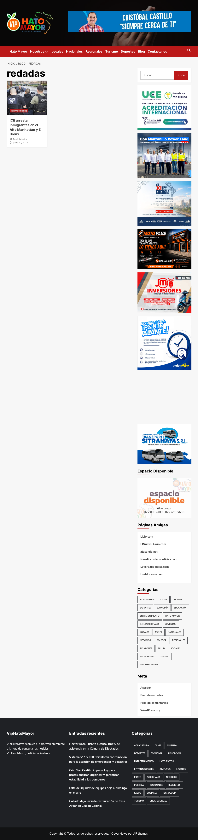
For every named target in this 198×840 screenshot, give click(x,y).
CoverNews (119, 833)
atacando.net (149, 551)
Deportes (128, 51)
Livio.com (146, 536)
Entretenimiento (150, 616)
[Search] (189, 50)
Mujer (158, 632)
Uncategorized (149, 665)
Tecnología (147, 656)
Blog (141, 51)
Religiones (146, 648)
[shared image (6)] (164, 203)
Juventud (170, 624)
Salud (161, 648)
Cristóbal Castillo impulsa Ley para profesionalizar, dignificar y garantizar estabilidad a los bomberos (94, 775)
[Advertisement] (164, 397)
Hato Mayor (18, 51)
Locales (57, 51)
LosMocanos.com (151, 574)
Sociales (175, 648)
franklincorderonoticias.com (158, 559)
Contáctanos (157, 51)
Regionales (94, 51)
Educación (180, 608)
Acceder (145, 687)
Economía (162, 608)
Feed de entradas (151, 695)
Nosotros (37, 51)
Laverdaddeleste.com (154, 566)
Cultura (178, 600)
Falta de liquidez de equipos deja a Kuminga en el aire (98, 790)
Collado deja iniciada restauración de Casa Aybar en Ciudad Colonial (97, 803)
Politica (161, 640)
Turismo (111, 51)
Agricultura (147, 600)
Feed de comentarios (154, 702)
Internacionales (19, 110)
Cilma (163, 600)
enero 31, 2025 (20, 142)
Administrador (20, 139)
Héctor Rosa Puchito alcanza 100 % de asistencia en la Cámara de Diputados (94, 746)
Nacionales (74, 51)
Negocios (145, 640)
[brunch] (164, 497)
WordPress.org (150, 710)
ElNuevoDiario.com (153, 544)
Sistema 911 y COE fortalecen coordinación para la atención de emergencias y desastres (98, 759)
